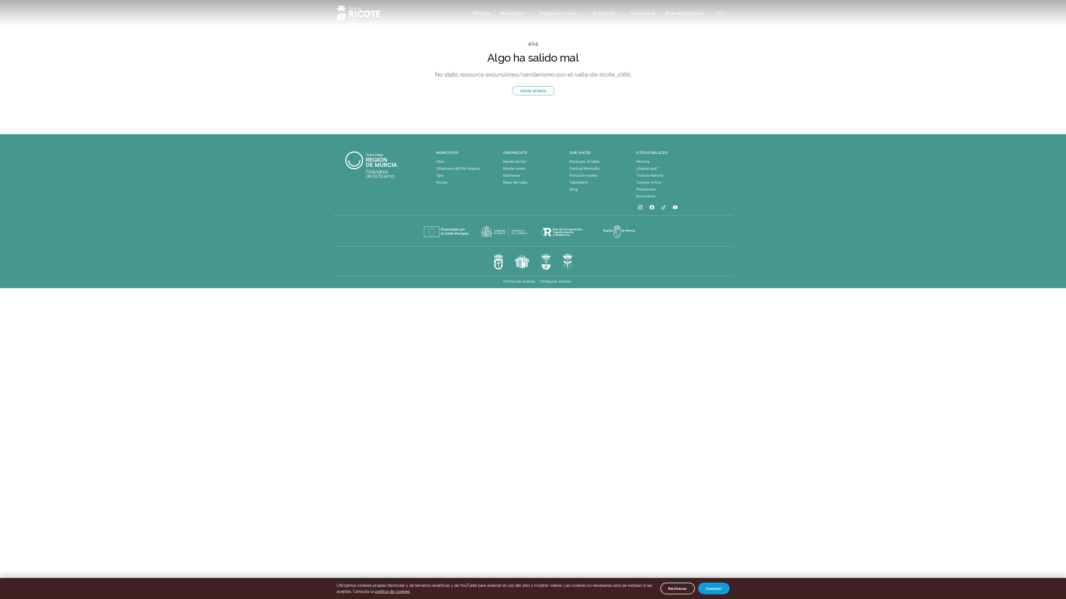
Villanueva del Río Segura (457, 168)
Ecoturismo (645, 196)
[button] (721, 13)
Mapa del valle (515, 182)
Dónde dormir (514, 161)
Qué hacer (512, 175)
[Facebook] (652, 207)
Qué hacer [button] (603, 13)
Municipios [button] (512, 13)
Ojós (440, 175)
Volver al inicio (533, 90)
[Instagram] (640, 207)
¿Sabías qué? (647, 168)
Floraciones (646, 189)
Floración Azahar (583, 175)
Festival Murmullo (585, 168)
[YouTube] (675, 207)
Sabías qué (642, 13)
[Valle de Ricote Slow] (358, 13)
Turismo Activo (649, 182)
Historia (481, 13)
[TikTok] (663, 207)
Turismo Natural (649, 175)
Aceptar (714, 588)
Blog (574, 189)
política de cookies (392, 591)
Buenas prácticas (685, 13)
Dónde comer (514, 168)
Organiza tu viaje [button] (558, 13)
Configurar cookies (555, 281)
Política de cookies (519, 281)
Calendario (579, 182)
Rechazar (677, 588)
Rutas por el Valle (584, 161)
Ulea (440, 161)
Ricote (441, 182)
